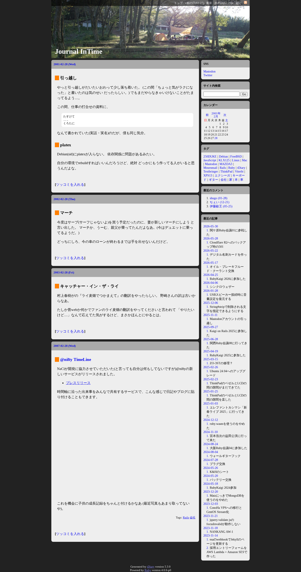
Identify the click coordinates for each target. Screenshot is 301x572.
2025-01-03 (210, 403)
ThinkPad (226, 171)
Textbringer (210, 171)
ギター (213, 179)
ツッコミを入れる (70, 184)
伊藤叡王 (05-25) (221, 206)
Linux (236, 160)
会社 (192, 517)
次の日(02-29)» (223, 3)
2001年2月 (216, 115)
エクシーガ (222, 175)
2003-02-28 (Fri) (64, 272)
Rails (186, 517)
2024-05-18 (210, 483)
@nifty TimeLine (75, 359)
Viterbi (239, 171)
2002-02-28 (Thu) (64, 199)
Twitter (207, 75)
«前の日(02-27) (194, 3)
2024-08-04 (210, 452)
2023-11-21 (210, 516)
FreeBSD (236, 156)
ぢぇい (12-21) (219, 202)
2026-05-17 (210, 262)
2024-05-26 (210, 468)
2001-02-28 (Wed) (65, 64)
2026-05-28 (210, 238)
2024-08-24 (210, 444)
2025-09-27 (210, 327)
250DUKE (210, 156)
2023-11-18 (210, 528)
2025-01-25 (210, 391)
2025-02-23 (210, 379)
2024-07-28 (210, 460)
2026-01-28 (210, 290)
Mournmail (210, 167)
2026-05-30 (210, 226)
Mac (244, 160)
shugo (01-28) (218, 198)
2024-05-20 (210, 475)
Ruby (231, 167)
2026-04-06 (210, 282)
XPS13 (207, 175)
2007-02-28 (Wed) (65, 345)
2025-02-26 (210, 367)
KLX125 (224, 160)
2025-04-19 (210, 351)
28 (215, 138)
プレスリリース (78, 383)
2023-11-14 (210, 535)
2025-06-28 (210, 339)
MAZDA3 (225, 164)
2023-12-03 (210, 503)
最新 (209, 3)
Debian (223, 156)
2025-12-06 (210, 303)
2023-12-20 (210, 491)
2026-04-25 (210, 275)
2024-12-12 (210, 420)
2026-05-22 (210, 250)
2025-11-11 (210, 315)
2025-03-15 (210, 359)
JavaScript (209, 160)
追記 (238, 3)
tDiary (241, 167)
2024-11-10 (210, 432)
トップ (178, 3)
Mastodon (209, 71)
